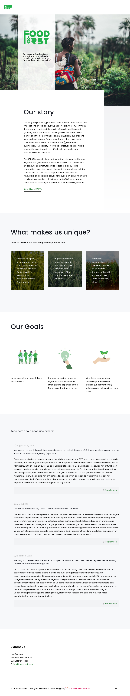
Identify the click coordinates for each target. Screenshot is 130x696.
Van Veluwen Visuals (79, 688)
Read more (111, 490)
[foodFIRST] (8, 7)
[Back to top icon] (116, 688)
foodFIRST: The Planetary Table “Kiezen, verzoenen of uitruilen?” (46, 508)
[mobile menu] (125, 7)
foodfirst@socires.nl (23, 664)
